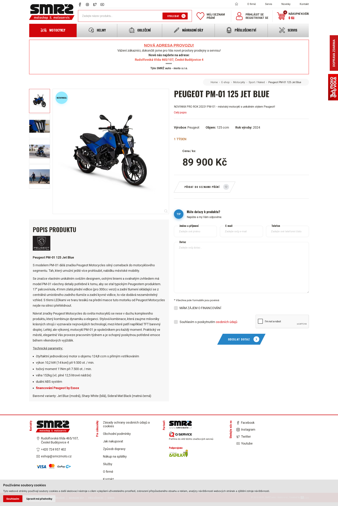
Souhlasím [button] (12, 498)
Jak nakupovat (113, 441)
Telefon (275, 226)
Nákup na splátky (115, 456)
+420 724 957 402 (53, 449)
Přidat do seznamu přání (202, 187)
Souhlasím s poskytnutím (208, 322)
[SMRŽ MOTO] (51, 12)
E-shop (225, 82)
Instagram (248, 429)
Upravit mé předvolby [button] (39, 498)
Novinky (285, 4)
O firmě (251, 4)
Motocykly (239, 82)
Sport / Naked (257, 82)
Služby (107, 464)
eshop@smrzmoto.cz (56, 456)
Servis (268, 4)
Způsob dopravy (114, 449)
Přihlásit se (255, 14)
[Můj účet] (239, 16)
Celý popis (180, 112)
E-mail (228, 226)
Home (214, 82)
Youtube (247, 443)
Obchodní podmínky (117, 434)
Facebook (248, 422)
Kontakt (304, 4)
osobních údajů (226, 322)
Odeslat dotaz (239, 339)
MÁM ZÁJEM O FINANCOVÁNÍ (200, 308)
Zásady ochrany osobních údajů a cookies (126, 424)
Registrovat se (257, 18)
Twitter (246, 436)
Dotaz (182, 242)
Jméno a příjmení (189, 226)
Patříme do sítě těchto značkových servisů (191, 438)
